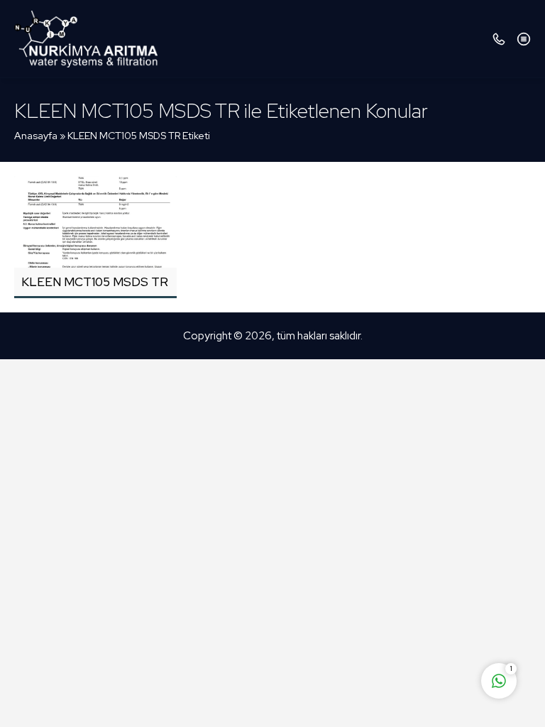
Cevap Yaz (410, 625)
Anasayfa (35, 135)
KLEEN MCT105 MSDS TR (94, 282)
